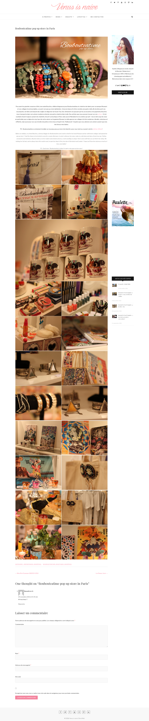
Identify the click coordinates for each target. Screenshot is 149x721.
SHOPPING (37, 564)
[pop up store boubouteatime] (61, 67)
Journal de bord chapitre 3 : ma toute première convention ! (125, 317)
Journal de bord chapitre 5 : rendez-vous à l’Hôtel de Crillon (125, 294)
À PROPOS (46, 17)
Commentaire (19, 624)
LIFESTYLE (81, 17)
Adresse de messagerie (23, 665)
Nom (17, 653)
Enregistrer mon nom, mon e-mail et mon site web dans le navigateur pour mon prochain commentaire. (47, 693)
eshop (100, 114)
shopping (68, 564)
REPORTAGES (28, 564)
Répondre (21, 604)
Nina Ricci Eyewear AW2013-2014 (26, 573)
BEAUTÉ (69, 17)
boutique (60, 564)
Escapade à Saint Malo (124, 284)
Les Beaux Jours (102, 573)
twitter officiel (97, 129)
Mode (58, 17)
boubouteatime (49, 564)
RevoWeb (82, 718)
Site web (18, 677)
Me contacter (97, 17)
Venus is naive (23, 15)
